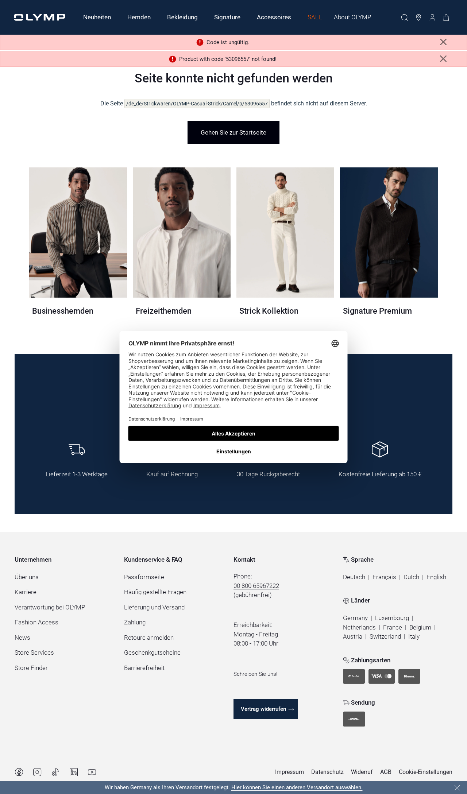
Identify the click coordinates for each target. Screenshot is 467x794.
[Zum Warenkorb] (446, 17)
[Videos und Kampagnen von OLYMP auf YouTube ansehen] (92, 772)
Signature (227, 17)
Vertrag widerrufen (263, 709)
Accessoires (274, 17)
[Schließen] (457, 788)
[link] (233, 132)
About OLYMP (352, 17)
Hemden (139, 17)
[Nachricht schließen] (443, 42)
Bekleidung (182, 17)
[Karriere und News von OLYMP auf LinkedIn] (73, 772)
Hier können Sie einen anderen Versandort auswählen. (297, 787)
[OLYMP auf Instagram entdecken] (37, 772)
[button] (354, 577)
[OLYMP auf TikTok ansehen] (55, 772)
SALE (315, 17)
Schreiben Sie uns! (255, 674)
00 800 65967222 (256, 585)
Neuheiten (97, 17)
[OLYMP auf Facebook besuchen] (19, 772)
